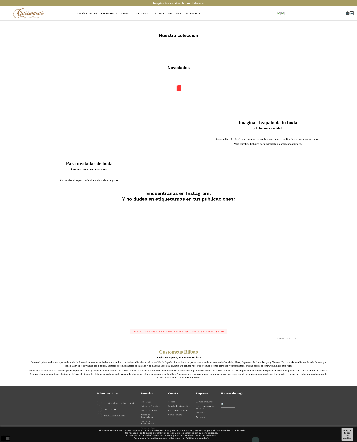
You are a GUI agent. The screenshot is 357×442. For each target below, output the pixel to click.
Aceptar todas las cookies (347, 434)
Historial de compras (178, 410)
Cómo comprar (175, 415)
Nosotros (200, 413)
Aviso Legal (146, 402)
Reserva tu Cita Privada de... (106, 85)
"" (196, 438)
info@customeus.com (114, 416)
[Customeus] (29, 13)
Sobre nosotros (107, 393)
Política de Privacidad (150, 406)
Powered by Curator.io (286, 338)
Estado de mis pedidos (179, 406)
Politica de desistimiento (147, 422)
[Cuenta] (339, 13)
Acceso (171, 402)
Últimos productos (205, 402)
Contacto (200, 417)
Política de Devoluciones (147, 416)
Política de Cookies (150, 410)
